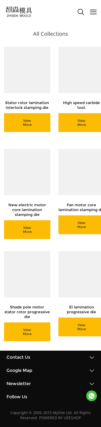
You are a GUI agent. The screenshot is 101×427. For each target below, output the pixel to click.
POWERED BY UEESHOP (60, 417)
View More (27, 123)
